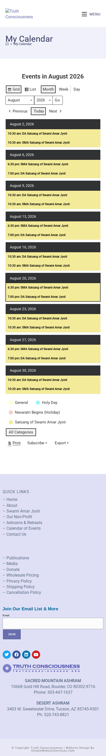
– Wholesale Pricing (21, 575)
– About (10, 505)
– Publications (16, 557)
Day (77, 89)
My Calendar (23, 44)
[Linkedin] (26, 654)
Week (63, 89)
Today (39, 111)
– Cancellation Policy (22, 592)
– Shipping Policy (19, 586)
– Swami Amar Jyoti (21, 511)
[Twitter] (7, 654)
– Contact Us (14, 534)
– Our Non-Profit (17, 516)
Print (14, 444)
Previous (20, 111)
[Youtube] (36, 654)
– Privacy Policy (17, 581)
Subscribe (35, 443)
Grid (13, 90)
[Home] (7, 44)
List (30, 90)
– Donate (11, 569)
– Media (10, 563)
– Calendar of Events (22, 528)
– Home (10, 499)
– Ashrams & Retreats (22, 522)
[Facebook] (16, 654)
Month (48, 89)
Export (60, 443)
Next (53, 111)
